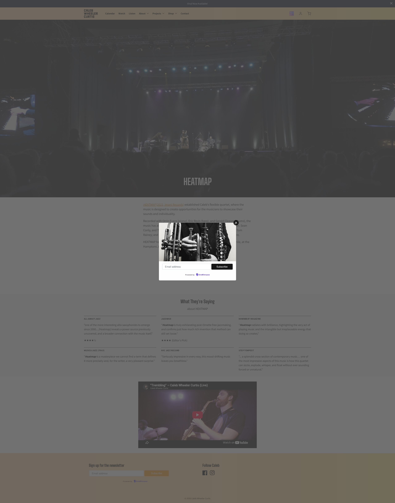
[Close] (236, 222)
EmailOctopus (204, 275)
